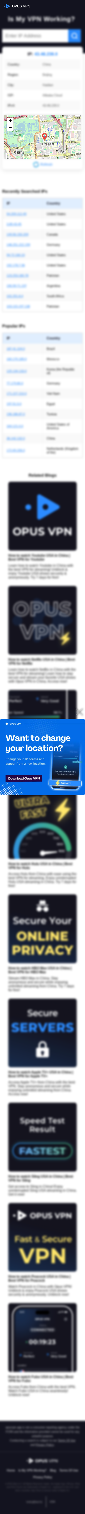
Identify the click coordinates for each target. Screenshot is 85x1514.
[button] (44, 136)
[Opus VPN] (42, 757)
